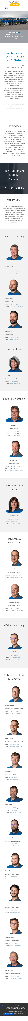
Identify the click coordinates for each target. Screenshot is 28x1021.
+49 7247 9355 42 (14, 843)
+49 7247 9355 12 (15, 466)
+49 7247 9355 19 (15, 521)
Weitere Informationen (19, 1013)
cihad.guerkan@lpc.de (15, 339)
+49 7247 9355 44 (14, 711)
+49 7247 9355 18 (14, 381)
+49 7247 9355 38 (14, 608)
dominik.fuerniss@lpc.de (16, 306)
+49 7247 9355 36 (15, 575)
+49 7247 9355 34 (14, 943)
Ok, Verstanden (8, 1013)
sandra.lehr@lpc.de (15, 383)
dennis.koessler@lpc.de (15, 879)
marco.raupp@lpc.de (15, 812)
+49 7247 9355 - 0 (15, 2)
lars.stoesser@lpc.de (16, 660)
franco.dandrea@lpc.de (16, 577)
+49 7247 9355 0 (14, 976)
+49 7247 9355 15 (16, 431)
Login (10, 1)
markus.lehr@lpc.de (15, 273)
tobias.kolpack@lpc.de (16, 845)
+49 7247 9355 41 (14, 810)
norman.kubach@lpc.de (16, 713)
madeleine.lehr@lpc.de (16, 523)
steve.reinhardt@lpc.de (16, 470)
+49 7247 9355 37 (14, 744)
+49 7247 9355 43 (14, 910)
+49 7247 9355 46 (14, 304)
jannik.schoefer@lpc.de (16, 746)
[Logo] (6, 8)
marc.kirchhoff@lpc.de (16, 978)
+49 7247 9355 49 (14, 877)
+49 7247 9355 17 (14, 269)
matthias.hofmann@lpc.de (17, 610)
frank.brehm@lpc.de (14, 779)
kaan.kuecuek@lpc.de (14, 912)
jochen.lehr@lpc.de (16, 435)
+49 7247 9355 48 (14, 337)
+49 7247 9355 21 (16, 658)
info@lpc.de (16, 1)
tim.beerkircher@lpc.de (15, 945)
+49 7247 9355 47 (14, 777)
